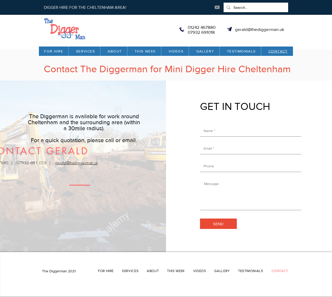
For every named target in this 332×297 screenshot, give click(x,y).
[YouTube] (217, 7)
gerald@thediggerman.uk (76, 163)
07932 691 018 (32, 163)
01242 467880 (202, 27)
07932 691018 (201, 32)
